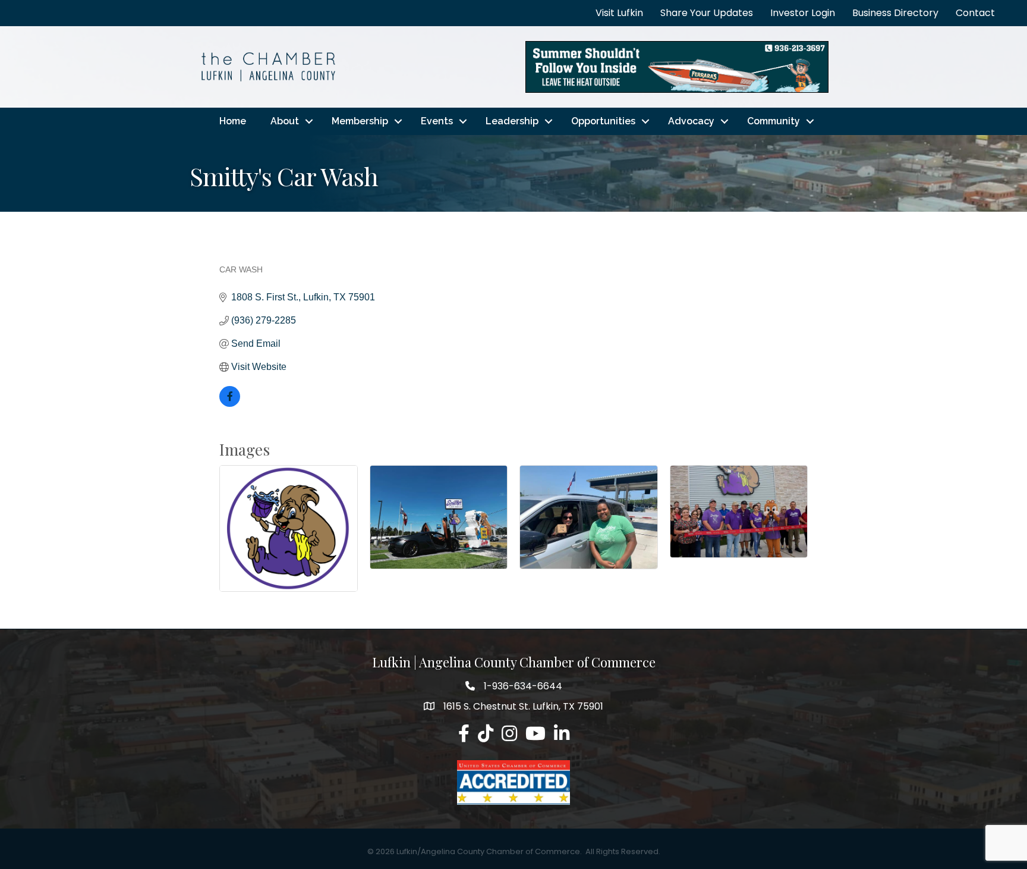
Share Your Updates (706, 13)
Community (773, 121)
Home (232, 121)
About (284, 121)
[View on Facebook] (229, 404)
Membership (360, 121)
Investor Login (802, 13)
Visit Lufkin (619, 13)
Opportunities (603, 121)
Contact (975, 13)
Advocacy (691, 121)
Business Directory (895, 13)
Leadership (512, 121)
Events (437, 121)
